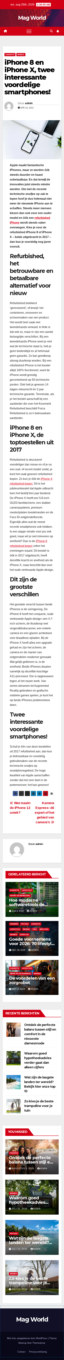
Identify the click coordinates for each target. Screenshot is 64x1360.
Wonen (13, 935)
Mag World (32, 18)
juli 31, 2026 (20, 1209)
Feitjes (24, 924)
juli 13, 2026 (20, 1289)
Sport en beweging (20, 896)
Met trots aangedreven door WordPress (27, 1338)
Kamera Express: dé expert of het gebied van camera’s (44, 812)
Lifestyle (27, 890)
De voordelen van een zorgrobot (32, 980)
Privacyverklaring (38, 1351)
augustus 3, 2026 (23, 1168)
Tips (35, 929)
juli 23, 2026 (20, 1249)
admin (29, 103)
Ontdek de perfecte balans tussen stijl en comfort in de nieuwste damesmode (40, 1034)
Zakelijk (24, 935)
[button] (51, 31)
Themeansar (38, 1343)
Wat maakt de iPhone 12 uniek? (20, 807)
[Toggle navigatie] (29, 31)
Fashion (14, 924)
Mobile (20, 54)
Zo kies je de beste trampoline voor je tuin (39, 1105)
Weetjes (44, 929)
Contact (21, 1351)
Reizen (26, 929)
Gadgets (10, 54)
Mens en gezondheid (20, 974)
